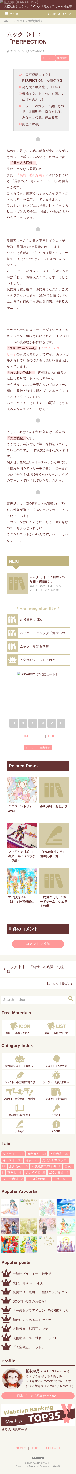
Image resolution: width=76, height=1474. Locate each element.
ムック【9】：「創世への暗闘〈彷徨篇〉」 (35, 969)
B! (42, 723)
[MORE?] (12, 1387)
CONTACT (51, 1448)
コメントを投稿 (38, 943)
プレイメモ (35, 1172)
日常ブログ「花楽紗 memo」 (38, 1396)
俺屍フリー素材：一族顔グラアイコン (40, 1292)
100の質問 (58, 1172)
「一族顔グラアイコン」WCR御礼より (41, 1310)
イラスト (12, 1160)
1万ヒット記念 (58, 983)
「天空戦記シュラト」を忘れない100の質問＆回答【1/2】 (38, 1347)
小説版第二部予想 (46, 1166)
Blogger (33, 1466)
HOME (25, 736)
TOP (39, 736)
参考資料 (62, 58)
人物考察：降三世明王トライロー (37, 1338)
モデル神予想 (38, 1179)
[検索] (71, 999)
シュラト (48, 58)
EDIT (52, 736)
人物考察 (59, 1153)
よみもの (18, 1166)
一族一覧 (62, 1179)
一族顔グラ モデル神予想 (32, 1274)
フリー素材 (13, 1179)
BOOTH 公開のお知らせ (30, 1301)
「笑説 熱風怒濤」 (31, 175)
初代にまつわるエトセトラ (32, 1319)
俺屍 (32, 1160)
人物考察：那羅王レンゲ (30, 1329)
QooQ (56, 1466)
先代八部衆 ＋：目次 (28, 1283)
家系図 (14, 1172)
